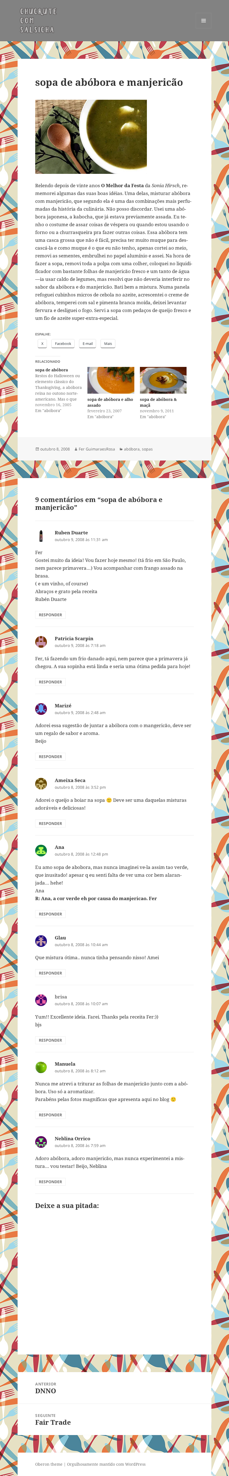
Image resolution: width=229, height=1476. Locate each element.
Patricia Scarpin (74, 638)
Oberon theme (49, 1464)
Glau (60, 937)
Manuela (65, 1064)
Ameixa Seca (70, 780)
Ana (59, 847)
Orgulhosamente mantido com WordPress (106, 1464)
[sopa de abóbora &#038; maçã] (163, 380)
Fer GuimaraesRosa (97, 449)
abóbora (132, 449)
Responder (50, 614)
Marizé (63, 705)
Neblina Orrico (72, 1138)
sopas (147, 449)
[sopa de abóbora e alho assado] (110, 380)
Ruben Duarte (71, 532)
